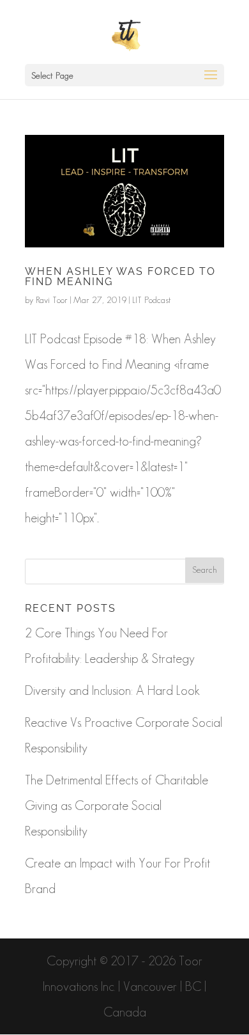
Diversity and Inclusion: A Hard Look (112, 690)
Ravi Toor (52, 300)
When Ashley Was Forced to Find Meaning (120, 276)
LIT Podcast (151, 300)
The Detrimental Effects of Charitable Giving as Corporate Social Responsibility (116, 805)
